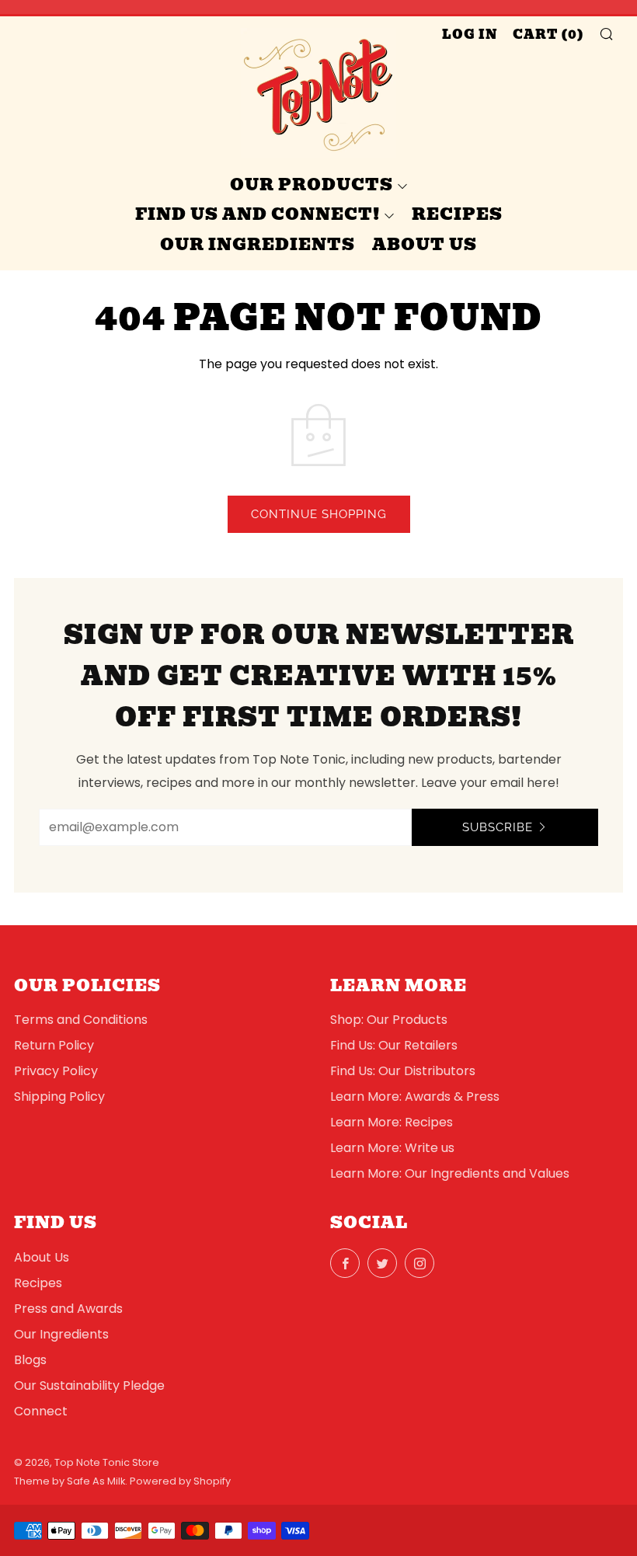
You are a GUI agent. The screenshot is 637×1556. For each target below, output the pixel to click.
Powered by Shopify (180, 1481)
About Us (424, 244)
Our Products (311, 184)
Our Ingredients (257, 244)
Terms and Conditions (81, 1020)
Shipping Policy (59, 1096)
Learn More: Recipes (391, 1122)
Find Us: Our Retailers (394, 1045)
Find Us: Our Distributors (402, 1071)
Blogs (30, 1360)
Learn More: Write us (392, 1148)
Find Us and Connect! (257, 214)
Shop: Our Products (388, 1020)
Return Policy (54, 1045)
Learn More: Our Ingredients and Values (449, 1173)
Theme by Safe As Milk (69, 1481)
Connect (41, 1411)
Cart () (548, 34)
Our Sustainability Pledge (89, 1385)
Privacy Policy (56, 1071)
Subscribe (497, 827)
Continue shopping (319, 514)
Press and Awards (68, 1309)
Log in (470, 34)
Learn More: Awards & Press (415, 1096)
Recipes (457, 214)
